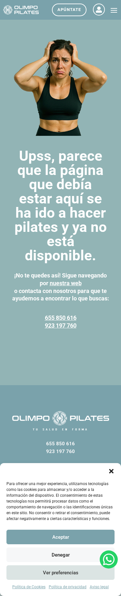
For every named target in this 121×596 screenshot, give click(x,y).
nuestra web (66, 283)
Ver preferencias (60, 573)
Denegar (61, 555)
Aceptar (60, 537)
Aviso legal (99, 587)
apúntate (69, 9)
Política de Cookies (28, 587)
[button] (111, 471)
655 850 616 (60, 317)
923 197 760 (60, 325)
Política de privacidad (67, 587)
